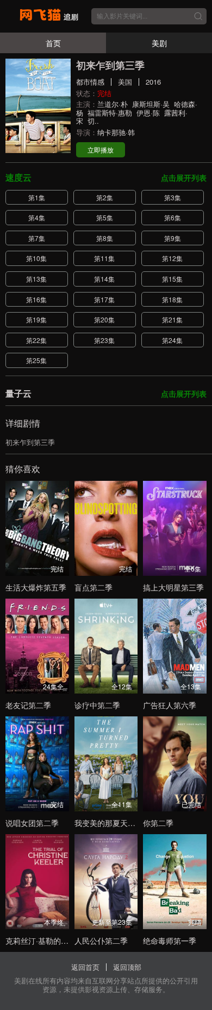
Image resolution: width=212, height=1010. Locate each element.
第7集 (36, 238)
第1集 (36, 197)
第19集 (36, 319)
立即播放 (101, 149)
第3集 (172, 197)
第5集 (104, 217)
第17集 (104, 299)
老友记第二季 (28, 705)
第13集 (36, 278)
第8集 (104, 238)
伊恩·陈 (148, 112)
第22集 (36, 340)
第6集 (172, 217)
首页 (53, 42)
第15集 (172, 278)
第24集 (172, 340)
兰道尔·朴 (112, 104)
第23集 (104, 340)
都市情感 (90, 82)
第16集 (36, 299)
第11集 (104, 258)
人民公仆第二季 (101, 940)
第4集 (36, 217)
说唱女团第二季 (32, 822)
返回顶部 (127, 967)
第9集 (172, 238)
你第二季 (158, 822)
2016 (153, 82)
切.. (93, 121)
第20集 (104, 319)
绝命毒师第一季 (169, 940)
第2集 (104, 197)
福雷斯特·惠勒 (110, 112)
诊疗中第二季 (97, 705)
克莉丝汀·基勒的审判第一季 (52, 940)
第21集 (172, 319)
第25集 (36, 360)
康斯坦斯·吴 (151, 104)
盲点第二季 (93, 587)
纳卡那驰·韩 (116, 132)
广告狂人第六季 (169, 705)
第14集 (104, 278)
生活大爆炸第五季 (35, 587)
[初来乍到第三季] (38, 106)
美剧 (159, 42)
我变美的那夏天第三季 (112, 822)
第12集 (172, 258)
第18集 (172, 299)
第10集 (36, 258)
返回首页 (85, 967)
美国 (125, 82)
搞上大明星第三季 (173, 587)
